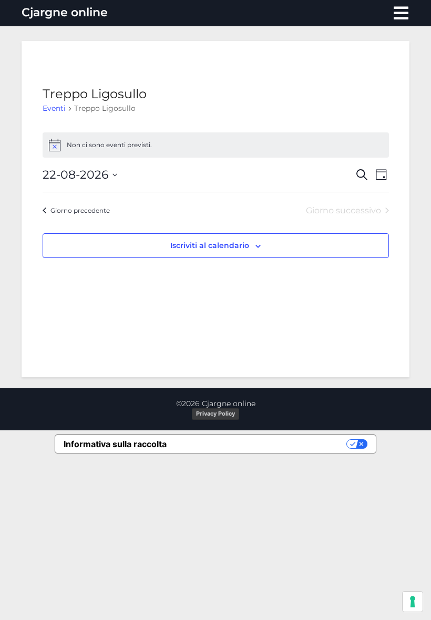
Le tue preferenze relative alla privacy (262, 444)
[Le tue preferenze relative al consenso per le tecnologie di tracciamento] (413, 602)
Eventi (54, 108)
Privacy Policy (215, 413)
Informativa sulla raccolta (115, 444)
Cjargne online (65, 12)
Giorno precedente (80, 210)
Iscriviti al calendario (209, 245)
